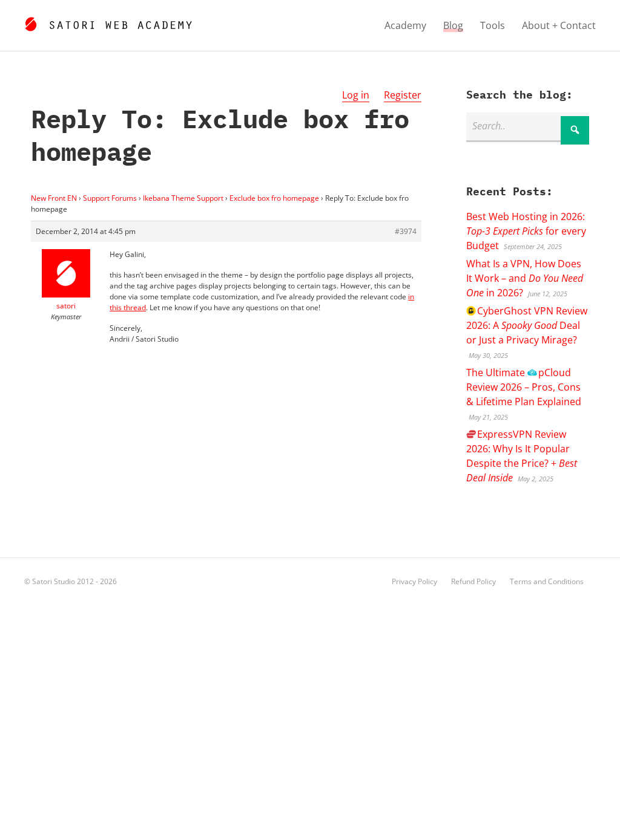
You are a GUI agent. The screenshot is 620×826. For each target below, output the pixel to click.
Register (402, 95)
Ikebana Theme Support (183, 198)
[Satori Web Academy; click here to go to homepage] (108, 22)
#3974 (406, 231)
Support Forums (110, 198)
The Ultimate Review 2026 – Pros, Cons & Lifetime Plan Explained (523, 387)
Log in (355, 95)
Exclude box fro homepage (274, 198)
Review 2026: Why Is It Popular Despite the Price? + (521, 456)
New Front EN (54, 198)
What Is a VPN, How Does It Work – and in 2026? (524, 278)
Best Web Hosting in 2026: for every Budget (526, 231)
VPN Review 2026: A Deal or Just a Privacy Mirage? (526, 325)
